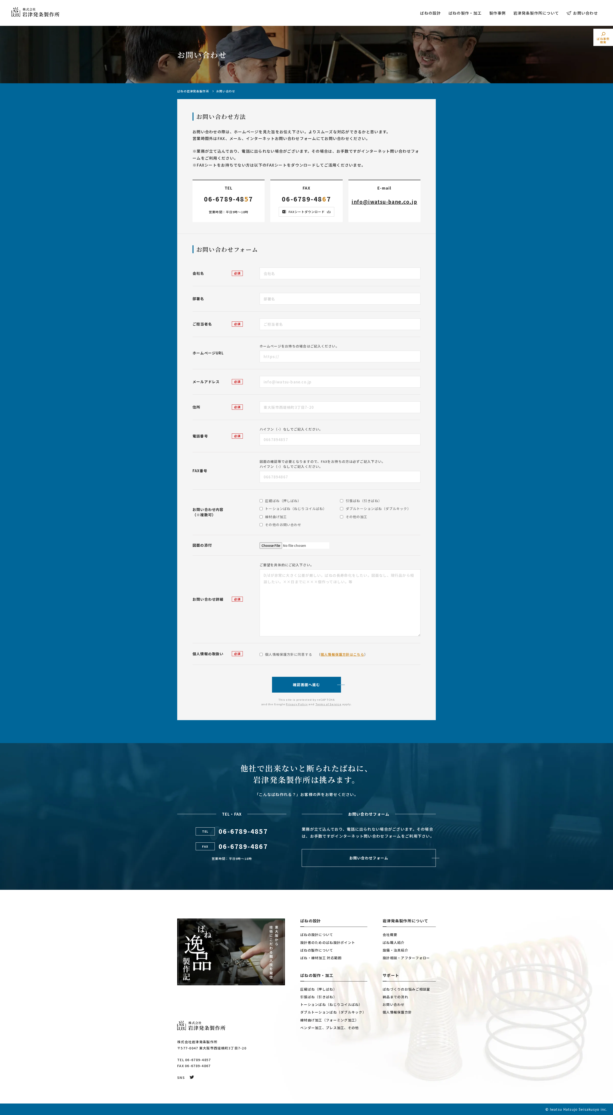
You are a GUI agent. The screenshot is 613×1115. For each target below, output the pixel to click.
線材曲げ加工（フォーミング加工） (329, 1020)
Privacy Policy (297, 704)
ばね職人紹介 (394, 942)
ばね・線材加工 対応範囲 (320, 957)
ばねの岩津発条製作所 (193, 91)
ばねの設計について (316, 934)
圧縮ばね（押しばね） (318, 989)
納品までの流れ (395, 996)
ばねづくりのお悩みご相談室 (406, 989)
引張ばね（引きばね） (318, 996)
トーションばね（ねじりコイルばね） (331, 1004)
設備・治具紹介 (395, 950)
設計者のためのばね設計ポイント (327, 942)
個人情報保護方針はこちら (342, 654)
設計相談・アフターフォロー (406, 957)
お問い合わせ (585, 13)
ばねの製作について (316, 950)
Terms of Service (328, 704)
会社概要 (390, 934)
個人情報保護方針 (397, 1012)
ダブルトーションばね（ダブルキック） (333, 1012)
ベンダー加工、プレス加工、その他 (329, 1027)
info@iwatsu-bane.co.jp (384, 201)
